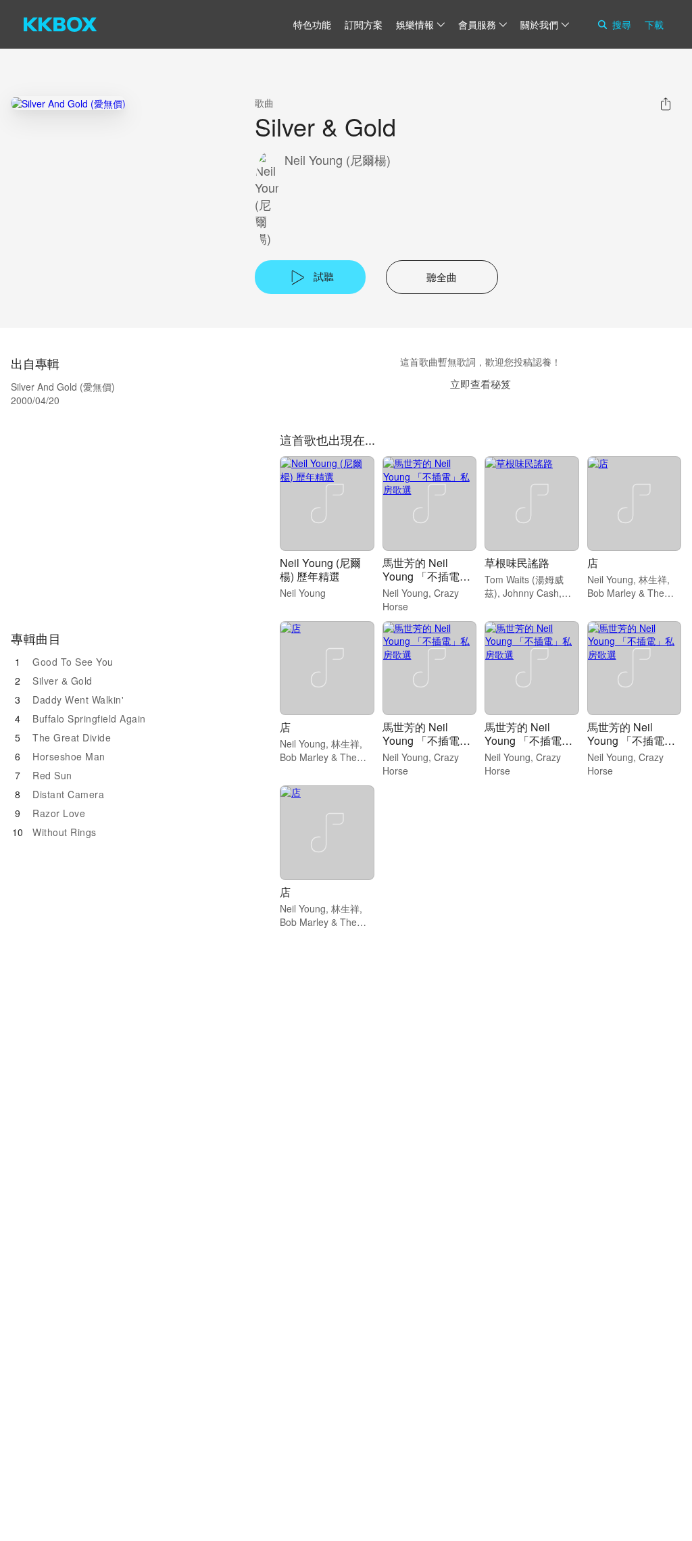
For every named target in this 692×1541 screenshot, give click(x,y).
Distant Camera (68, 794)
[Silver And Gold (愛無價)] (68, 103)
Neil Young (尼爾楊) (338, 159)
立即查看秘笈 (480, 383)
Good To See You (73, 661)
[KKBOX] (60, 24)
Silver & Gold (62, 680)
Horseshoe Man (68, 756)
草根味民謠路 (517, 562)
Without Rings (64, 832)
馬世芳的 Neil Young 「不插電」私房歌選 (426, 576)
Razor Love (58, 813)
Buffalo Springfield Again (89, 718)
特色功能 (312, 24)
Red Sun (52, 775)
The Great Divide (71, 737)
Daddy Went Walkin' (78, 699)
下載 (654, 24)
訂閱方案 (363, 24)
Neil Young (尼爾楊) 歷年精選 (320, 569)
